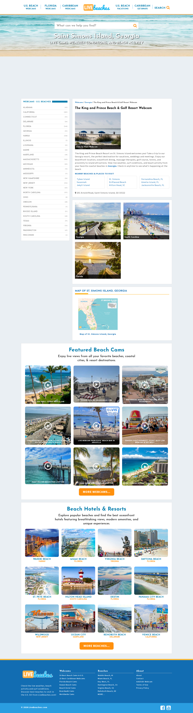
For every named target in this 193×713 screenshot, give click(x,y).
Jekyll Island (83, 185)
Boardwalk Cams (66, 691)
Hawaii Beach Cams (68, 685)
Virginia (45, 226)
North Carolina (45, 193)
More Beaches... (97, 646)
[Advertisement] (96, 77)
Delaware (45, 122)
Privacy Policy (142, 688)
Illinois (45, 141)
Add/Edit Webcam (144, 681)
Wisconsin (45, 235)
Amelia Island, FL (150, 182)
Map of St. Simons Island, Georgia (98, 334)
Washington (45, 230)
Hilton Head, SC (117, 185)
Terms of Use (142, 685)
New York (45, 188)
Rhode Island (45, 212)
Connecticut (45, 117)
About (139, 675)
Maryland (45, 155)
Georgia (45, 131)
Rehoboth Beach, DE (107, 691)
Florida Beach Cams (68, 681)
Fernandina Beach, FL (152, 179)
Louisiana (45, 145)
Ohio (45, 197)
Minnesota (45, 169)
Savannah (82, 182)
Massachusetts (45, 160)
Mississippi (45, 174)
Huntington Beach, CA (108, 685)
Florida (45, 126)
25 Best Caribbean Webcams (72, 678)
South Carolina (45, 216)
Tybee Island (83, 179)
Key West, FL (103, 681)
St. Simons (114, 179)
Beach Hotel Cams (67, 688)
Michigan (45, 164)
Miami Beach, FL (105, 678)
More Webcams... (96, 492)
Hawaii (45, 136)
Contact (140, 678)
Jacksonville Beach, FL (152, 185)
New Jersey (45, 183)
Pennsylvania (45, 207)
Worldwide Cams (66, 694)
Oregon (45, 202)
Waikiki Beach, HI (105, 675)
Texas (45, 221)
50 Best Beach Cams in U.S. (71, 675)
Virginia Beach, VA (106, 688)
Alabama (45, 108)
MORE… (101, 694)
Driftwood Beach (117, 182)
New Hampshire (45, 178)
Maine (45, 150)
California (45, 112)
